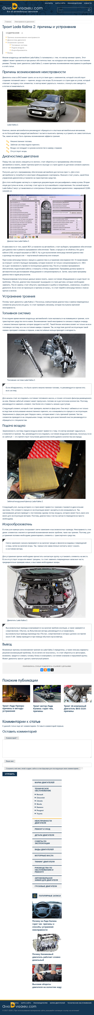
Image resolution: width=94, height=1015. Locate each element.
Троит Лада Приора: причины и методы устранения (13, 708)
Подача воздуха (17, 48)
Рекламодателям (75, 3)
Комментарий (11, 738)
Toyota (39, 814)
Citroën (40, 801)
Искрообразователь (19, 50)
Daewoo (40, 807)
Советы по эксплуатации (42, 842)
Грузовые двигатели (46, 886)
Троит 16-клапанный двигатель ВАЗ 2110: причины (75, 708)
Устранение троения (15, 43)
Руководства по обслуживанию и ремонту (44, 870)
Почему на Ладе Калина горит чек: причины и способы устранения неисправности (44, 925)
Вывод (9, 53)
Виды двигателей (44, 849)
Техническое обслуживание (43, 790)
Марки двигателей (44, 782)
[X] (52, 669)
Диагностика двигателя (16, 40)
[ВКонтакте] (41, 669)
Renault (40, 795)
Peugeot (40, 810)
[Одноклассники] (45, 669)
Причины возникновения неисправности (23, 37)
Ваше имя (9, 761)
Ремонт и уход (42, 829)
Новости (88, 3)
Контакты (49, 3)
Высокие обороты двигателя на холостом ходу (46, 985)
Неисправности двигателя (43, 822)
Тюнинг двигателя (45, 862)
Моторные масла (44, 856)
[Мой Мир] (48, 669)
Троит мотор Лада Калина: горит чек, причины (43, 708)
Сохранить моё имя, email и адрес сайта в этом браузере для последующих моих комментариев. (42, 768)
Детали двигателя (44, 835)
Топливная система (19, 45)
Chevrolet (41, 798)
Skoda (39, 804)
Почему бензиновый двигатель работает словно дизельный (46, 957)
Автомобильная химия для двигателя (46, 879)
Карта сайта (60, 3)
